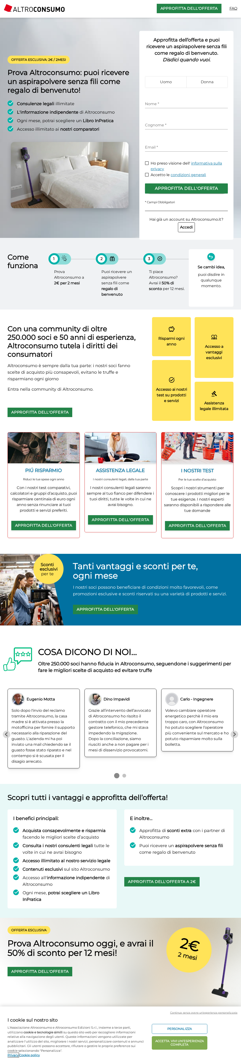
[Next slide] (234, 734)
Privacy (13, 1055)
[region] (120, 1033)
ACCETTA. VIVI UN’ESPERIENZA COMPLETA (179, 1043)
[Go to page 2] (124, 776)
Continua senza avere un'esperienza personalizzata (203, 1012)
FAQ (233, 8)
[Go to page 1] (116, 775)
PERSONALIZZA (179, 1029)
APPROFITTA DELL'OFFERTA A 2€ (162, 881)
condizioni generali (188, 175)
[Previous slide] (6, 734)
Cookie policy (29, 1055)
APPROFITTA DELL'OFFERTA (189, 8)
